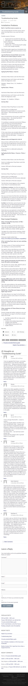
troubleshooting (22, 340)
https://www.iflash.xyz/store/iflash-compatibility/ (13, 238)
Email (3, 583)
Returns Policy (14, 677)
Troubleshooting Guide (6, 636)
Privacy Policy (6, 676)
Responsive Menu (26, 11)
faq (3, 340)
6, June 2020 (13, 20)
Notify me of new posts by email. (9, 602)
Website (3, 589)
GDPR (12, 676)
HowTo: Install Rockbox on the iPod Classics (11, 624)
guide (7, 340)
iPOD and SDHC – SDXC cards (7, 618)
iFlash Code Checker (21, 674)
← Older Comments (8, 541)
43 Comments (6, 22)
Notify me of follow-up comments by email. (12, 598)
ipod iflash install (14, 340)
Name (3, 576)
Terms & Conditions (21, 676)
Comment (4, 557)
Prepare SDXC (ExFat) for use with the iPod (10, 620)
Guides (3, 15)
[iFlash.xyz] (11, 4)
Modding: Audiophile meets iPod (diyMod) (10, 626)
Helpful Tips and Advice (19, 345)
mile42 (2, 658)
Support (5, 20)
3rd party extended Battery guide (11, 343)
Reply (5, 381)
